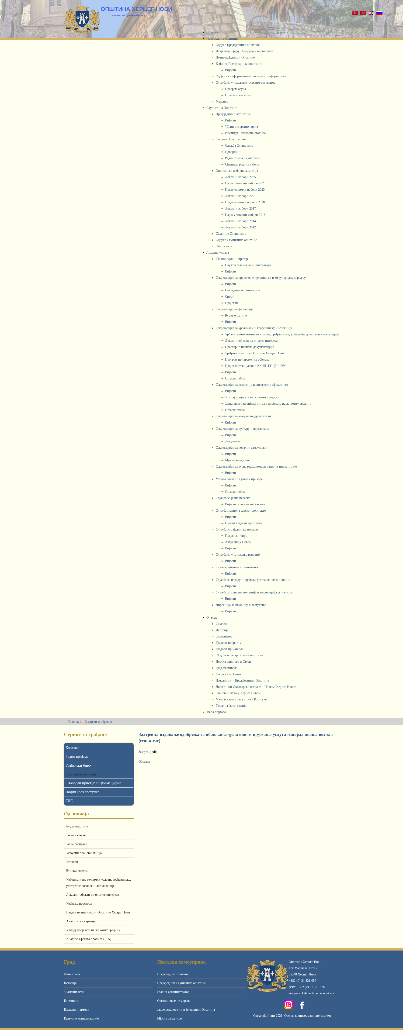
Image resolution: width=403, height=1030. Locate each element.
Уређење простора (79, 903)
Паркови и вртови (76, 1009)
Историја (70, 983)
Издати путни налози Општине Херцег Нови (98, 912)
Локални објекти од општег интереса (92, 894)
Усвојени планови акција (84, 853)
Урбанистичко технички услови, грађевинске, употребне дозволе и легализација (98, 883)
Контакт (72, 748)
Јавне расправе (76, 844)
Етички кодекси (77, 870)
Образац (144, 761)
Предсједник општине (172, 974)
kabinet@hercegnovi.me (318, 993)
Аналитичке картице (80, 921)
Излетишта (71, 1000)
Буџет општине (77, 826)
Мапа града (72, 974)
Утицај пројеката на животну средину (93, 930)
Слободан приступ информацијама (93, 783)
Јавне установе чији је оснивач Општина (186, 1009)
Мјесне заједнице (169, 1018)
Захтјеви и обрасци (81, 774)
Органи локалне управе (173, 1000)
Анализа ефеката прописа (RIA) (88, 939)
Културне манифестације (81, 1018)
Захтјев (144, 752)
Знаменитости (74, 992)
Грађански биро (78, 765)
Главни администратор (173, 992)
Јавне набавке (76, 835)
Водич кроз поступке (82, 792)
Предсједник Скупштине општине (181, 983)
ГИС (69, 801)
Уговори (72, 862)
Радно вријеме (77, 756)
